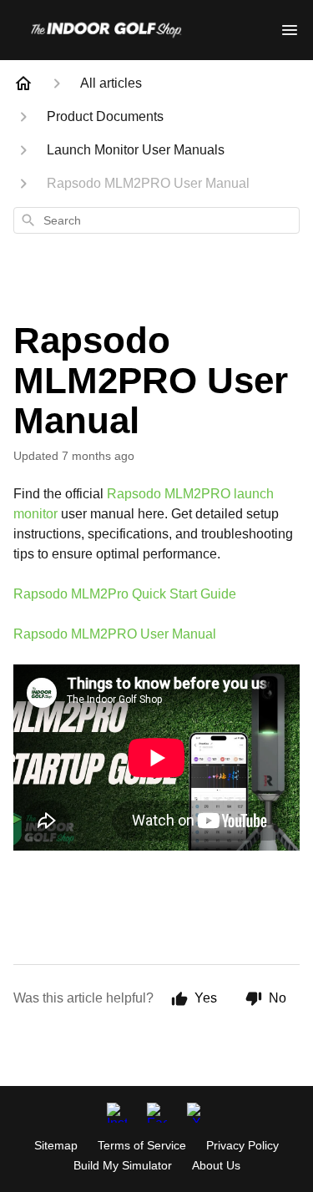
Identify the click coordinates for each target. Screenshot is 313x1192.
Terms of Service (142, 1145)
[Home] (23, 83)
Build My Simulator (122, 1165)
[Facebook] (157, 1113)
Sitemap (56, 1145)
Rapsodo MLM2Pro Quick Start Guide (124, 594)
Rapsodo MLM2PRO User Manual (114, 634)
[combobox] (156, 220)
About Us (216, 1165)
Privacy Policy (242, 1145)
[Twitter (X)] (197, 1113)
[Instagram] (117, 1113)
